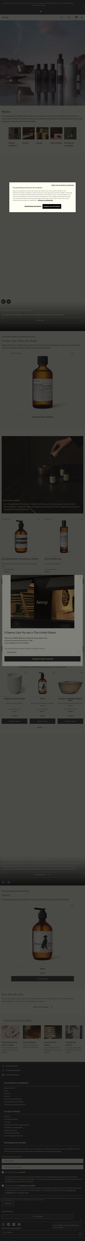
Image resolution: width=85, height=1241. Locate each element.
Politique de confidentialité (45, 200)
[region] (42, 197)
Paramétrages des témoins (33, 206)
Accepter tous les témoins (52, 206)
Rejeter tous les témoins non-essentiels (62, 185)
